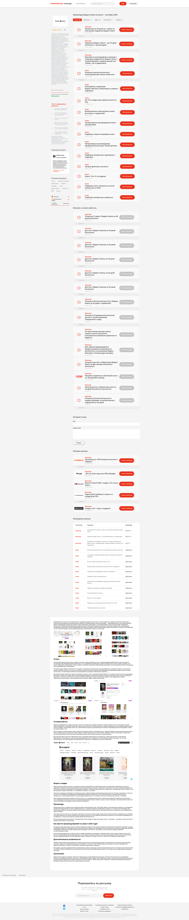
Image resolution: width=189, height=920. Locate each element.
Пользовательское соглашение (105, 905)
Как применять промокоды (84, 905)
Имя (74, 421)
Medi (61, 186)
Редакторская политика (125, 905)
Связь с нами (104, 907)
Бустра (58, 191)
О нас (84, 907)
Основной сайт (81, 3)
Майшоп (63, 183)
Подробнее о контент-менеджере (59, 170)
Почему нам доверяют (104, 911)
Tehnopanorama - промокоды (9, 875)
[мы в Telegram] (64, 909)
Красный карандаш (63, 181)
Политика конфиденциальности (124, 907)
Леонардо (54, 186)
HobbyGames (54, 183)
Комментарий (77, 428)
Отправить (79, 442)
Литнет (53, 181)
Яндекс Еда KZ (55, 188)
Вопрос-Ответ (84, 911)
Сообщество (125, 909)
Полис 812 (65, 188)
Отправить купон (105, 909)
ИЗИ (52, 191)
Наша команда (84, 909)
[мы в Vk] (64, 906)
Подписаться (108, 895)
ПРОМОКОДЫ (61, 3)
